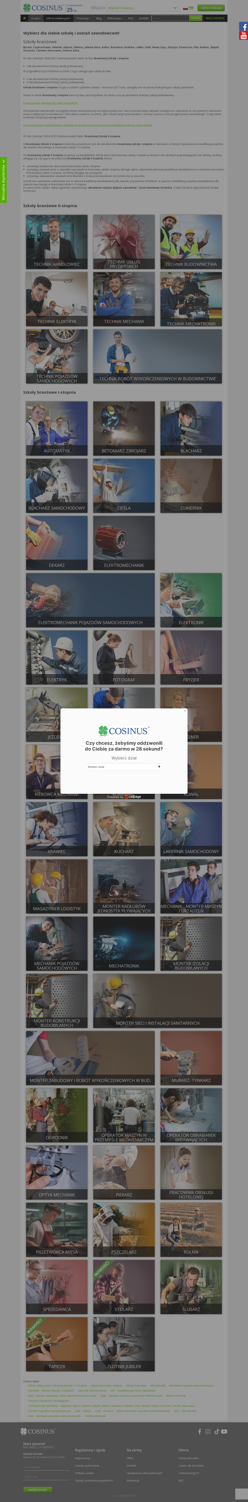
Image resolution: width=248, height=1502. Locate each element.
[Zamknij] (185, 711)
